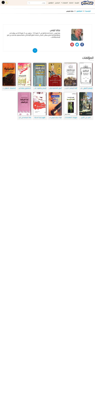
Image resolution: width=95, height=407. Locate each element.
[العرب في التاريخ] (85, 104)
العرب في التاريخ (86, 117)
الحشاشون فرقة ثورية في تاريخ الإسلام (19, 88)
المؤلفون (79, 11)
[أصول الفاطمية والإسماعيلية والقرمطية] (55, 74)
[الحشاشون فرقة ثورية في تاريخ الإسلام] (24, 74)
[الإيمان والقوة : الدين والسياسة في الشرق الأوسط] (39, 74)
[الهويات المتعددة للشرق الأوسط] (70, 104)
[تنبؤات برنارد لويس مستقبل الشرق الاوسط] (55, 104)
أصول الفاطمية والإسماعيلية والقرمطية (49, 88)
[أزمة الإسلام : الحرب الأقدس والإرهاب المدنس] (70, 74)
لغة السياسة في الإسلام (23, 117)
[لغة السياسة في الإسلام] (24, 104)
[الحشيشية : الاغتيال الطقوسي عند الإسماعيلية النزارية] (9, 74)
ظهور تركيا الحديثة (39, 117)
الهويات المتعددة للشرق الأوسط (67, 117)
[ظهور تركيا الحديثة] (39, 104)
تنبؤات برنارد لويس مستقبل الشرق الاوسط (49, 117)
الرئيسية (88, 11)
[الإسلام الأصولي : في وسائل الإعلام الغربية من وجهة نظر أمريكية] (85, 74)
